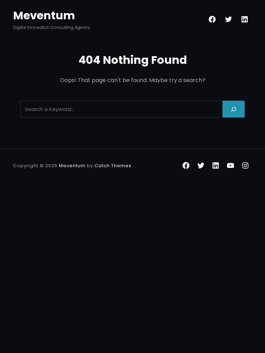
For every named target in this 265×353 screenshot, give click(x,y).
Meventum (44, 15)
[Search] (234, 109)
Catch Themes (113, 165)
